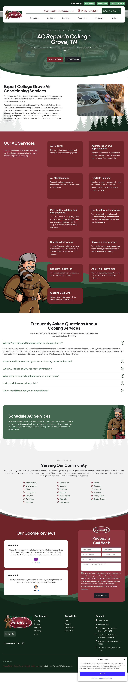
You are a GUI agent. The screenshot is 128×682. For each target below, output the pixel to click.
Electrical (81, 18)
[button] (124, 659)
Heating (65, 18)
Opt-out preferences (98, 678)
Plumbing (98, 18)
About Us (33, 18)
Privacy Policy (108, 678)
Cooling (49, 18)
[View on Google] (36, 559)
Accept (102, 674)
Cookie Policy (19, 666)
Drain (114, 18)
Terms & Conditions (31, 666)
